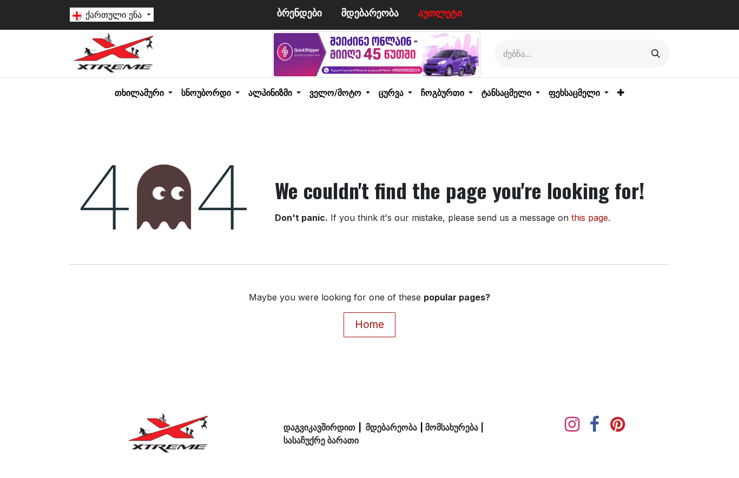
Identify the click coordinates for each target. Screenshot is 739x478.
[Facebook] (595, 424)
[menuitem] (143, 93)
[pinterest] (617, 424)
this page (589, 217)
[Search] (656, 54)
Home (369, 324)
